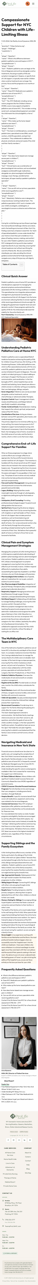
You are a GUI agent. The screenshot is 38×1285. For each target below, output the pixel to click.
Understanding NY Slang (10, 1092)
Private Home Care (10, 1186)
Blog (28, 1169)
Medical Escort (10, 1182)
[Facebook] (8, 1140)
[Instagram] (13, 1140)
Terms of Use (14, 1281)
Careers (28, 1157)
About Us (28, 1153)
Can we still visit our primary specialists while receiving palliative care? (17, 996)
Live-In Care (10, 1163)
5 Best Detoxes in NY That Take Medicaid (15, 1094)
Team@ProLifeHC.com (13, 1226)
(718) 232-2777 (15, 1008)
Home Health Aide (10, 1159)
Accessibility (21, 1281)
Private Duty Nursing (10, 1174)
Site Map (28, 1173)
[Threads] (30, 1140)
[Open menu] (33, 4)
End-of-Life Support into (20, 297)
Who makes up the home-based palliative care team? (18, 986)
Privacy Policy (6, 1281)
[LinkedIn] (24, 1140)
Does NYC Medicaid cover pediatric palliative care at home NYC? (17, 981)
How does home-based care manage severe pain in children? (17, 991)
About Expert (9, 1081)
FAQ (27, 1165)
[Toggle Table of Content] (20, 264)
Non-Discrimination (30, 1281)
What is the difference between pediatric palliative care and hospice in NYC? (16, 976)
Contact (28, 1161)
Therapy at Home (10, 1178)
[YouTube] (19, 1140)
